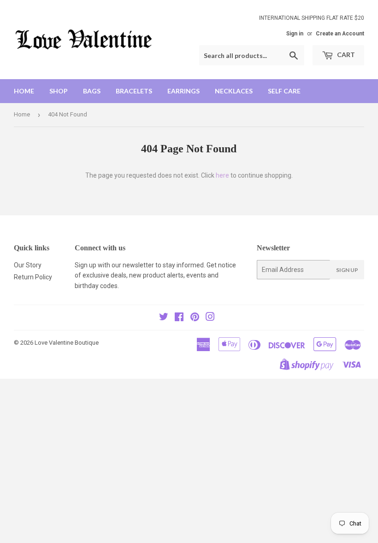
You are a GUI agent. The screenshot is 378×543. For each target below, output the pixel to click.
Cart (345, 54)
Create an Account (340, 33)
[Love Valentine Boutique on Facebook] (179, 318)
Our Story (27, 265)
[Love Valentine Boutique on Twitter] (163, 318)
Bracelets (134, 91)
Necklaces (234, 91)
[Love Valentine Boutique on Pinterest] (195, 318)
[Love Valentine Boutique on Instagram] (210, 318)
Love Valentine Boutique (67, 342)
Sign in (294, 33)
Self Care (284, 91)
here (222, 175)
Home (24, 91)
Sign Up (347, 269)
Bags (91, 91)
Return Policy (33, 277)
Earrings (183, 91)
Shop (58, 91)
